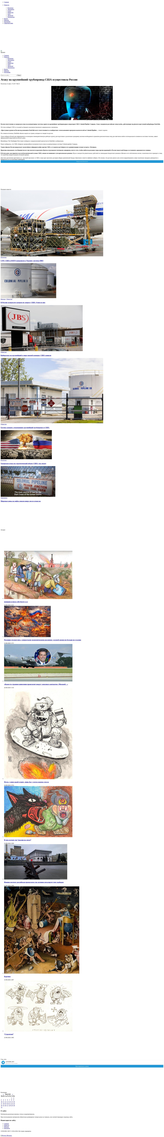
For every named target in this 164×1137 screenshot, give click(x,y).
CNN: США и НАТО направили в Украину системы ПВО (22, 261)
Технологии (11, 17)
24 (1, 1105)
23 (14, 1103)
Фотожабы (7, 21)
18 (3, 1103)
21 (10, 1103)
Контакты (7, 1128)
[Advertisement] (82, 37)
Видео (6, 18)
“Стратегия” (9, 1034)
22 (12, 1103)
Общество (10, 12)
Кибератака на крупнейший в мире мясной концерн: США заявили (26, 355)
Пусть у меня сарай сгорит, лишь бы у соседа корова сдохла (26, 782)
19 (5, 1103)
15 (12, 1101)
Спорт (9, 11)
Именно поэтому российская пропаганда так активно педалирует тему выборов (34, 882)
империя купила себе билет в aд (16, 602)
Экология (10, 15)
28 (10, 1105)
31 (1, 1107)
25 (3, 1105)
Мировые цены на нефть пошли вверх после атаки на (21, 501)
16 (14, 1101)
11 (3, 1101)
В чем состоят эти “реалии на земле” (17, 840)
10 (1, 1101)
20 (8, 1103)
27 (8, 1105)
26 (5, 1105)
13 (8, 1101)
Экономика (11, 9)
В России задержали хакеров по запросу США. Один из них (23, 302)
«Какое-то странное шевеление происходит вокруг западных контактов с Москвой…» (36, 684)
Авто (9, 14)
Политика (10, 8)
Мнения (6, 20)
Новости (6, 5)
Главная (6, 2)
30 (14, 1105)
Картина (7, 976)
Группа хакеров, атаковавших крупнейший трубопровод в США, (25, 427)
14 (10, 1101)
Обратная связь (8, 23)
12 (5, 1101)
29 (12, 1105)
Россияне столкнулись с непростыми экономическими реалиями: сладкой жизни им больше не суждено (42, 640)
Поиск (19, 75)
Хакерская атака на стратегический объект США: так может (23, 463)
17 (1, 1103)
